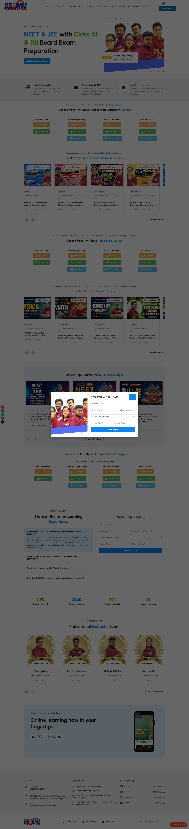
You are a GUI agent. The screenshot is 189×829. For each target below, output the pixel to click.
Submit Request (113, 430)
